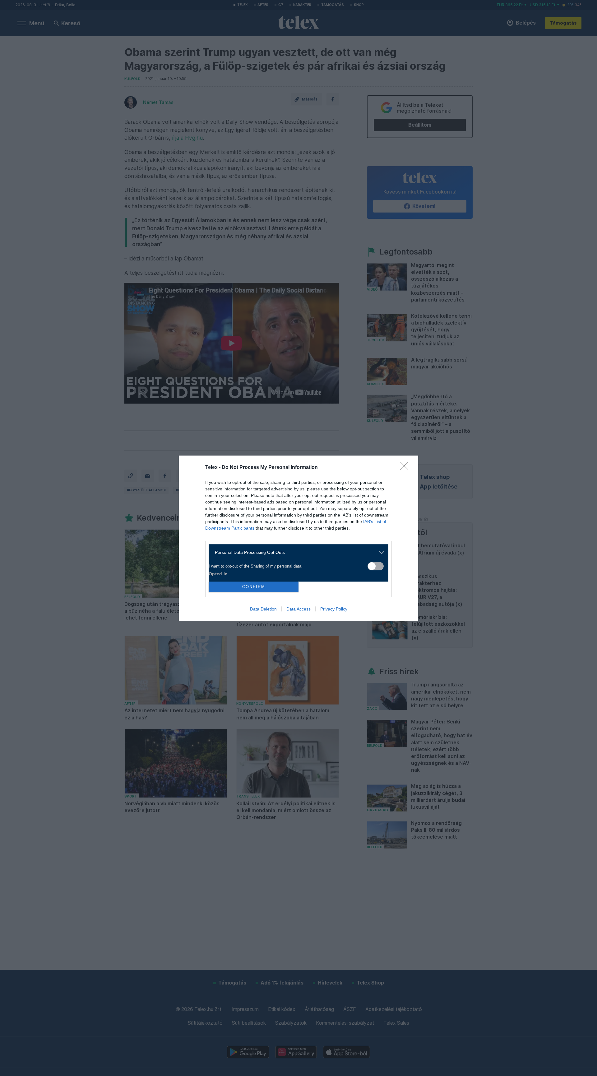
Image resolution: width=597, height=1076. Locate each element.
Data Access (298, 608)
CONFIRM (253, 586)
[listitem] (296, 552)
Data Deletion (263, 608)
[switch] (376, 566)
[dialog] (298, 538)
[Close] (406, 468)
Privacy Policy (333, 608)
